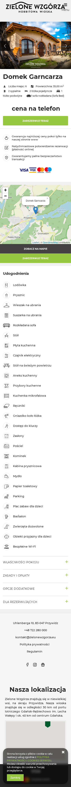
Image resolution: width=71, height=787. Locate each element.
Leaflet (35, 242)
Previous (5, 46)
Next (66, 46)
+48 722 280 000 (35, 630)
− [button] (5, 195)
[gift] (42, 665)
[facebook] (27, 665)
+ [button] (5, 190)
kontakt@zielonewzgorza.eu (35, 637)
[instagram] (34, 665)
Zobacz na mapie (35, 248)
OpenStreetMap (50, 242)
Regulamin (34, 651)
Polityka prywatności (35, 644)
